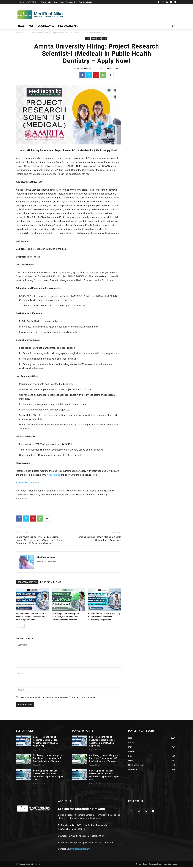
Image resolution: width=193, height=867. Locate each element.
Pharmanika (64, 829)
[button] (173, 25)
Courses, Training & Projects (72, 836)
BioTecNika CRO (96, 836)
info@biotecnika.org (80, 849)
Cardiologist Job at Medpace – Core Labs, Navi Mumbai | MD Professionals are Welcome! (66, 617)
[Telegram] (171, 2)
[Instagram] (163, 2)
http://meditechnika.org (46, 562)
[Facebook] (158, 2)
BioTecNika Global (85, 825)
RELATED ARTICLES (27, 582)
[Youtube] (175, 2)
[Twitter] (89, 75)
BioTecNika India (66, 825)
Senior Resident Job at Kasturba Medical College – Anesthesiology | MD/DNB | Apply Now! (31, 617)
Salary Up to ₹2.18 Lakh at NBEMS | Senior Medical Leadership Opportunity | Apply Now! (104, 617)
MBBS (94, 38)
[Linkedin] (167, 2)
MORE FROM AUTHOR (50, 582)
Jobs (25, 32)
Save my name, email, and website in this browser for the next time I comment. (58, 697)
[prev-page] (18, 626)
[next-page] (23, 626)
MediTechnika (78, 829)
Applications (53, 474)
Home (18, 32)
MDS (104, 38)
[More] (110, 75)
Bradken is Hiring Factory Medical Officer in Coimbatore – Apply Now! (100, 538)
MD (99, 38)
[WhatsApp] (103, 75)
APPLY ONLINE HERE (27, 482)
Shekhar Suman (83, 68)
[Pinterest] (96, 75)
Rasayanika (102, 825)
